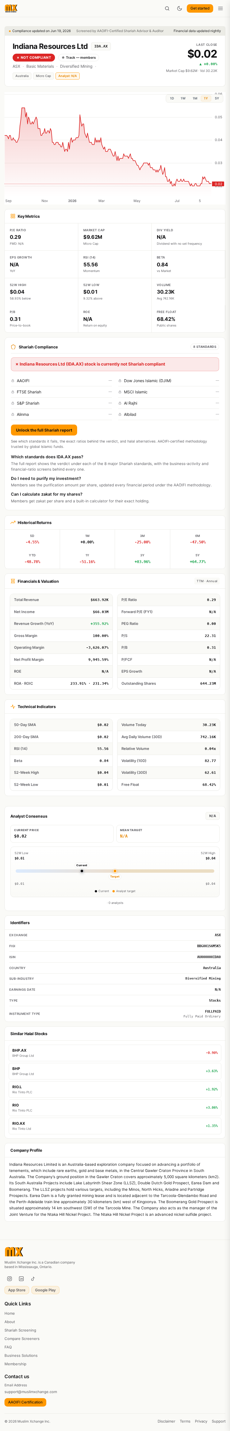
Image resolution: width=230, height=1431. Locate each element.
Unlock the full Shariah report (44, 430)
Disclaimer (166, 1421)
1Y (206, 98)
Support (219, 1421)
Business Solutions (21, 1355)
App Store (17, 1290)
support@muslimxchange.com (30, 1391)
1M (195, 98)
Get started (200, 8)
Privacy (201, 1421)
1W (183, 98)
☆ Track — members (78, 57)
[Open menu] (220, 8)
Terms (185, 1421)
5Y (217, 98)
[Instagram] (9, 1279)
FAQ (8, 1347)
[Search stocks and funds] (167, 8)
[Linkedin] (21, 1279)
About (9, 1321)
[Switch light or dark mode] (179, 8)
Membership (15, 1364)
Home (9, 1313)
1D (172, 98)
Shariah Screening (20, 1330)
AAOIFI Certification (25, 1402)
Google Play (45, 1290)
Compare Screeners (22, 1338)
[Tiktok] (33, 1279)
